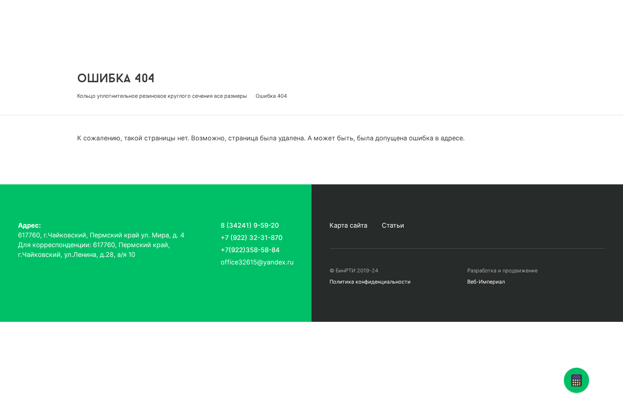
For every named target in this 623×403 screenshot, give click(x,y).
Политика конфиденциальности (370, 282)
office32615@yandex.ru (377, 37)
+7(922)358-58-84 (250, 250)
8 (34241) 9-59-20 (376, 23)
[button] (576, 380)
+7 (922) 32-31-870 (252, 237)
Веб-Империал (486, 282)
